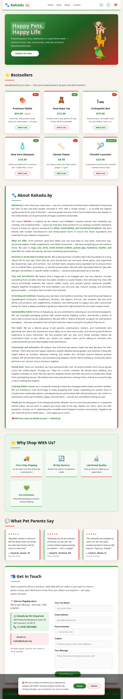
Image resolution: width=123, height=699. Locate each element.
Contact (77, 5)
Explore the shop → (24, 53)
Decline (94, 686)
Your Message (61, 650)
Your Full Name (62, 603)
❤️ (115, 5)
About (67, 5)
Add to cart (22, 127)
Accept (80, 686)
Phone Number (62, 626)
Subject (58, 638)
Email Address (61, 614)
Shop (59, 5)
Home (50, 5)
